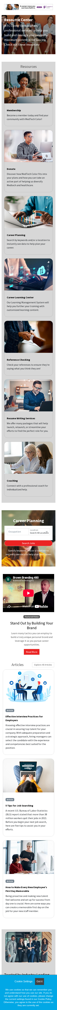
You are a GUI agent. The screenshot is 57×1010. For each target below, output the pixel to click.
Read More (31, 651)
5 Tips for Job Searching (19, 805)
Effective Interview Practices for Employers (24, 718)
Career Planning (16, 235)
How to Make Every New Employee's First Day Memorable (26, 889)
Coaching (12, 480)
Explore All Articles (43, 664)
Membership (14, 110)
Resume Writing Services (21, 418)
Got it (39, 981)
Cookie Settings (23, 981)
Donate (11, 168)
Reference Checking (18, 359)
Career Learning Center (20, 297)
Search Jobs (28, 543)
